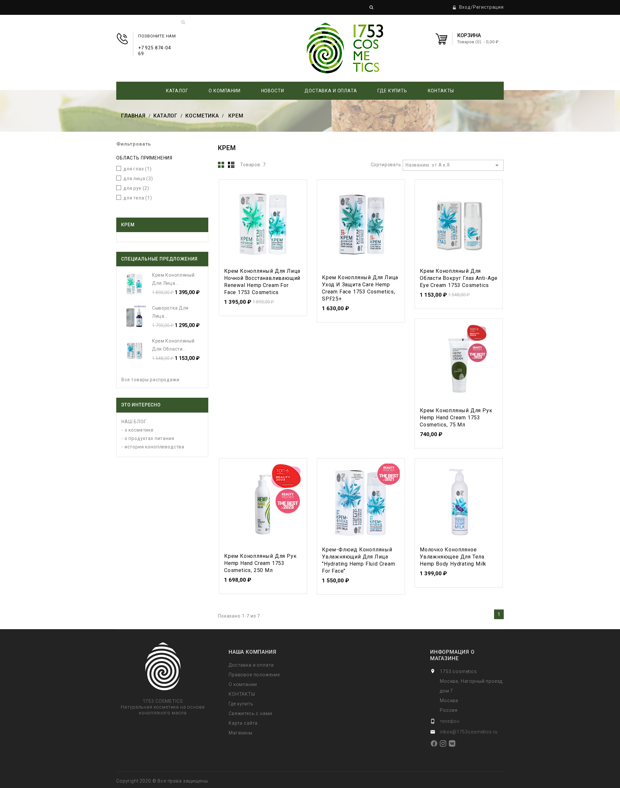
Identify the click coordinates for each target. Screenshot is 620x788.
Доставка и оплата (331, 90)
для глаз (137, 168)
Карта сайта (243, 723)
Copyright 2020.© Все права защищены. (162, 780)
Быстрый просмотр (262, 222)
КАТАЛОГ (177, 90)
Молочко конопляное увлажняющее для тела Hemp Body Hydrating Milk (453, 557)
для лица (138, 178)
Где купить (392, 90)
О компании (224, 90)
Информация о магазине (452, 655)
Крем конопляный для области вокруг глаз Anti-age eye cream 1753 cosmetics (458, 278)
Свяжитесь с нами (250, 713)
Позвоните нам (157, 42)
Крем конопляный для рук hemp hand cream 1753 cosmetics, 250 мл (260, 563)
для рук (136, 188)
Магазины (241, 732)
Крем (127, 224)
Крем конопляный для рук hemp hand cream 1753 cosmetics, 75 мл (456, 417)
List (231, 164)
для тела (137, 197)
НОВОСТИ (272, 90)
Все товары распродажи (150, 379)
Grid (221, 164)
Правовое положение (254, 674)
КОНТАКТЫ (441, 90)
